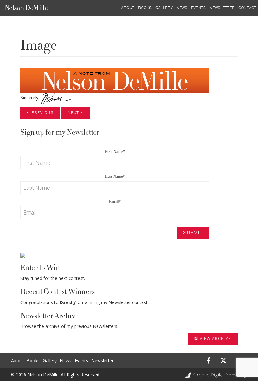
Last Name (115, 176)
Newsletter (102, 360)
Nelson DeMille (26, 7)
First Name (115, 152)
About (17, 360)
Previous (42, 113)
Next (74, 113)
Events (81, 360)
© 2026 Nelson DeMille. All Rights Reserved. (55, 375)
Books (33, 360)
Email (115, 201)
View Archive (215, 338)
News (65, 360)
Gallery (50, 360)
